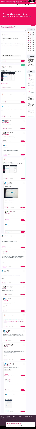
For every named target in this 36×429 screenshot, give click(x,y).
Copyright (21, 428)
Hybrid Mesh (9, 26)
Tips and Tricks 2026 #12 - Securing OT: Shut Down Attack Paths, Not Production (31, 106)
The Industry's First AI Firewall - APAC (31, 94)
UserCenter (29, 428)
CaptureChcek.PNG (7, 369)
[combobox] (16, 30)
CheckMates (2, 26)
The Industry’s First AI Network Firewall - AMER (31, 113)
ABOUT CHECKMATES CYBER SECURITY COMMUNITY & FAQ (24, 4)
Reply (23, 87)
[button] (30, 1)
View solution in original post (4, 83)
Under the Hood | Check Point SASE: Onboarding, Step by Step (31, 82)
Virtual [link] (32, 75)
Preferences (32, 2)
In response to (3, 68)
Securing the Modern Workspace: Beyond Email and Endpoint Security (31, 88)
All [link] (29, 75)
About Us (27, 428)
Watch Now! (5, 18)
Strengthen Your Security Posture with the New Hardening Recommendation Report (31, 60)
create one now (18, 425)
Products (6, 26)
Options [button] (25, 27)
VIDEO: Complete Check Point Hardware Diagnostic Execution (31, 64)
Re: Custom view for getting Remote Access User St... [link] (8, 27)
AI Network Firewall (13, 26)
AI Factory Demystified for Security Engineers (31, 67)
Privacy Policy (24, 1)
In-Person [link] (30, 76)
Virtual (29, 78)
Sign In (34, 4)
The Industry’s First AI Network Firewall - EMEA (31, 99)
